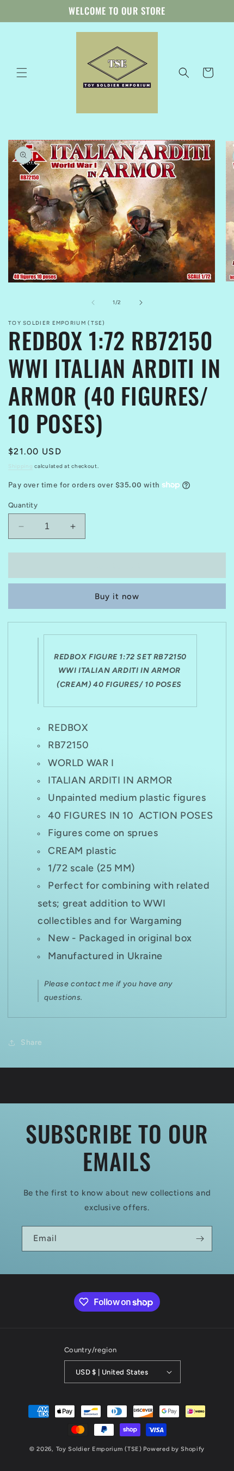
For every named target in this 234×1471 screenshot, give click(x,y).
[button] (22, 73)
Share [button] (31, 1042)
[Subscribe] (200, 1238)
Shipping (20, 466)
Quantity (23, 505)
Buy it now (117, 596)
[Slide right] (141, 302)
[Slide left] (93, 302)
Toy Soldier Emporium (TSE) (99, 1449)
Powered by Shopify (174, 1449)
